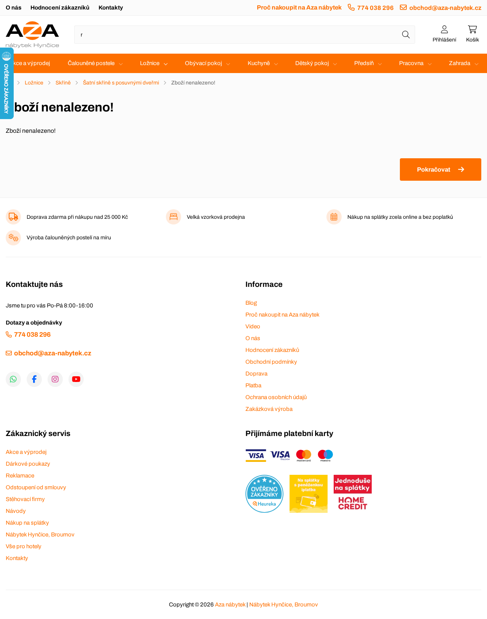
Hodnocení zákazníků (59, 8)
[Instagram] (55, 379)
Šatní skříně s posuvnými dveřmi (121, 83)
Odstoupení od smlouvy (36, 487)
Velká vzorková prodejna (216, 217)
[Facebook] (34, 379)
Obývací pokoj (203, 63)
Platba (253, 385)
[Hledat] (406, 34)
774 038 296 (375, 8)
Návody (16, 511)
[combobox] (244, 34)
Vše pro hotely (23, 546)
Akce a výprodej (29, 63)
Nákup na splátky (27, 523)
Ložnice (149, 63)
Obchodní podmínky (271, 362)
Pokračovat (433, 169)
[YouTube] (76, 379)
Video (252, 326)
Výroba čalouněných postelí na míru (69, 237)
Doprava (256, 374)
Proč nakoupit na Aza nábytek (299, 7)
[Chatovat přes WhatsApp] (13, 379)
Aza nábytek (230, 604)
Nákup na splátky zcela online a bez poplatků (400, 217)
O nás (13, 8)
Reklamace (20, 476)
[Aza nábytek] (32, 35)
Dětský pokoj (312, 63)
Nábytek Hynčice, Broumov (40, 534)
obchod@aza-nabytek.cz (445, 8)
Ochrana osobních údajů (276, 397)
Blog (251, 303)
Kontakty (111, 8)
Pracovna (411, 63)
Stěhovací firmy (25, 499)
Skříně (63, 83)
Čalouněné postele (91, 63)
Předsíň (364, 63)
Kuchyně (259, 63)
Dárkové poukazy (28, 464)
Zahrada (459, 63)
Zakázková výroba (269, 409)
